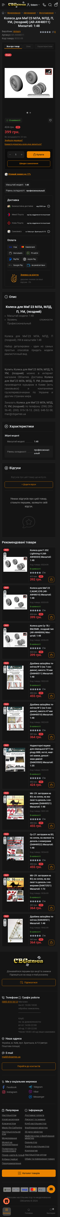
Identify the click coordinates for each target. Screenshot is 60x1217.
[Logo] (17, 4)
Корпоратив (31, 1150)
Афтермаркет (30, 13)
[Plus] (21, 154)
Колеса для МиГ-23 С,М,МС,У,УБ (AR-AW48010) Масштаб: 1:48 (40, 593)
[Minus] (10, 154)
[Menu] (3, 5)
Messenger (38, 1097)
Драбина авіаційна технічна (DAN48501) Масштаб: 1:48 (42, 920)
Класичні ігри (9, 1123)
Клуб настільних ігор (35, 1123)
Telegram (38, 1087)
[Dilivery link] (48, 206)
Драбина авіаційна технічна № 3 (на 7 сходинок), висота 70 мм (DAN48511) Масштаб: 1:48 (42, 670)
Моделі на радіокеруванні (10, 1143)
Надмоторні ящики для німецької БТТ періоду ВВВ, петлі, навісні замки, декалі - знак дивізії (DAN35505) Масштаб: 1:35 (42, 755)
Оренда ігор (31, 1142)
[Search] (50, 4)
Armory (17, 31)
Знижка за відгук (29, 275)
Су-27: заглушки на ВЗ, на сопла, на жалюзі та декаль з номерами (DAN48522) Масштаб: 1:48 (42, 841)
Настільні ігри (9, 1115)
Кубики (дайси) (10, 1159)
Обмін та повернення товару (40, 1159)
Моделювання (13, 13)
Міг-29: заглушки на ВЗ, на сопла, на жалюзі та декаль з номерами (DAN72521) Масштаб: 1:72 (41, 882)
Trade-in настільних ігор (37, 1146)
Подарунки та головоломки (9, 1149)
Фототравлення (46, 13)
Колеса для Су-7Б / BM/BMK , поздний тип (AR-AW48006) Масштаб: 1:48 (42, 630)
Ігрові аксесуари (10, 1119)
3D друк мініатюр (34, 1132)
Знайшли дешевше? (14, 140)
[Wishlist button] (50, 120)
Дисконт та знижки (35, 1119)
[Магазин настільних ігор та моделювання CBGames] (29, 961)
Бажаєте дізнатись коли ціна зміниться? (23, 144)
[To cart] (51, 579)
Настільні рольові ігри (11, 1133)
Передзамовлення (11, 1163)
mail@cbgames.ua (11, 1057)
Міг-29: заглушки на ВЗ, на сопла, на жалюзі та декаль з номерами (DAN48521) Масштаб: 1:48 (41, 800)
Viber (36, 1091)
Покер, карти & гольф (13, 1155)
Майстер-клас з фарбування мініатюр (39, 1137)
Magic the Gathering (12, 1127)
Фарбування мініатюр (36, 1127)
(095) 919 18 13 (10, 1001)
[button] (27, 113)
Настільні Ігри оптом (35, 1154)
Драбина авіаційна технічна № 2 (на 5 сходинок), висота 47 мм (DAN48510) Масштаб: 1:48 (42, 711)
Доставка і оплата (34, 1115)
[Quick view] (5, 554)
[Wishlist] (5, 558)
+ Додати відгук (29, 484)
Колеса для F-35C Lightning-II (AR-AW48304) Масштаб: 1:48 (40, 555)
